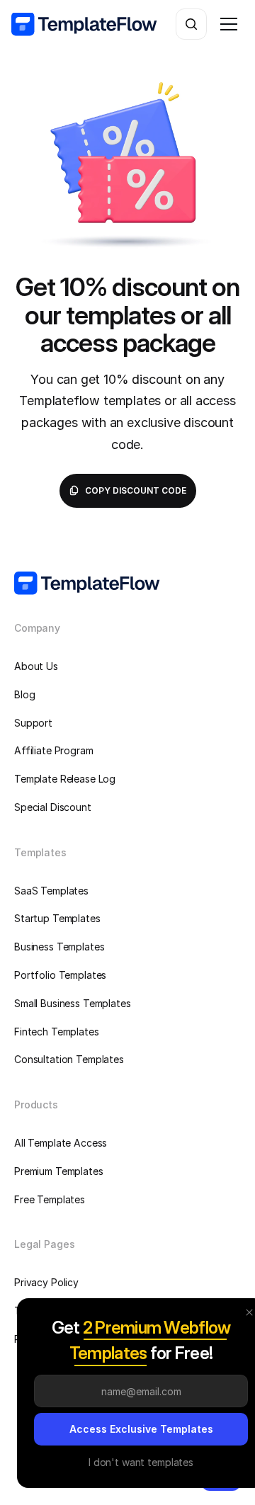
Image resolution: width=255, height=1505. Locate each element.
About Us (36, 666)
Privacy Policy (46, 1282)
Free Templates (49, 1199)
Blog (24, 694)
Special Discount (52, 807)
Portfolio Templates (60, 975)
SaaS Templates (51, 891)
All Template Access (60, 1143)
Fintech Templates (56, 1032)
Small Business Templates (72, 1003)
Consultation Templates (69, 1059)
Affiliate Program (54, 750)
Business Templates (59, 947)
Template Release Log (64, 779)
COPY (127, 490)
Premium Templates (58, 1171)
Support (33, 723)
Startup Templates (57, 918)
